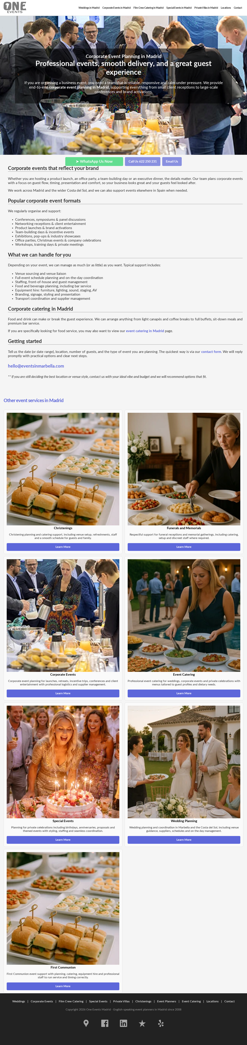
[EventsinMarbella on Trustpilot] (142, 1029)
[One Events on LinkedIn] (123, 1029)
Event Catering (191, 1001)
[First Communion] (63, 908)
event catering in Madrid (145, 331)
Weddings (18, 1001)
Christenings (143, 1001)
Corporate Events (42, 1001)
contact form (211, 352)
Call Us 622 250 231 (143, 161)
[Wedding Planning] (184, 762)
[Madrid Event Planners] (15, 8)
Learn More (63, 546)
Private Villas (121, 1001)
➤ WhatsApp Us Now (94, 161)
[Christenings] (63, 469)
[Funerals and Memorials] (184, 469)
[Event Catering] (184, 615)
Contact (229, 1001)
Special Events (98, 1001)
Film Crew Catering (71, 1001)
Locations (212, 1001)
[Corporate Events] (63, 615)
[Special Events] (63, 762)
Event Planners (166, 1001)
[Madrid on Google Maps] (86, 1029)
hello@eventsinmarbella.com (36, 366)
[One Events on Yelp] (161, 1029)
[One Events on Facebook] (105, 1029)
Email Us (172, 161)
